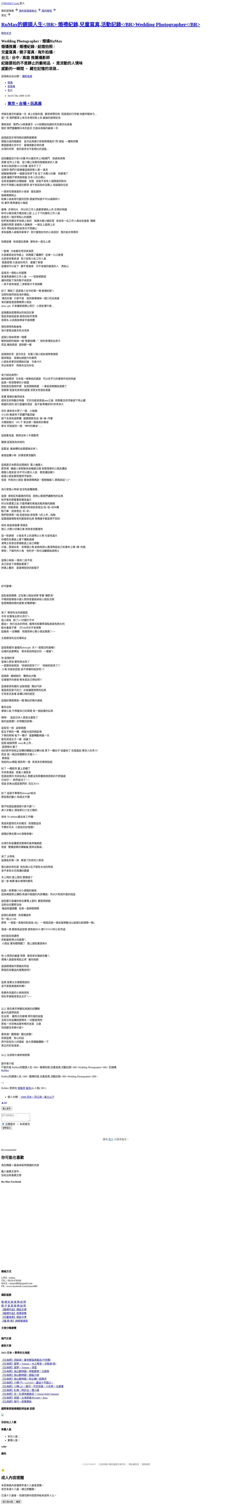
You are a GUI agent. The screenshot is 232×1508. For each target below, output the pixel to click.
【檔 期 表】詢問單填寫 (14, 1321)
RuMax (5, 1070)
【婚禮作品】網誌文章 (14, 1309)
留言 (28, 1088)
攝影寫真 (27, 76)
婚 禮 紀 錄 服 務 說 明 (13, 1302)
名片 (10, 90)
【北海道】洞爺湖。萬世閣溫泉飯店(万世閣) (26, 1360)
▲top (4, 1102)
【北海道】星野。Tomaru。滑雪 (19, 1367)
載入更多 (7, 1108)
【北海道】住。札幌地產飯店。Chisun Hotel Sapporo (30, 1394)
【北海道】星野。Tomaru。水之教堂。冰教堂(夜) (28, 1363)
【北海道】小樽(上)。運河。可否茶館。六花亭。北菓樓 (32, 1386)
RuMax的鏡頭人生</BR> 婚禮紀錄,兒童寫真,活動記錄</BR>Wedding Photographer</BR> (100, 24)
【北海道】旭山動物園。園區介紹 (20, 1375)
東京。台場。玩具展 (25, 103)
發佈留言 (7, 1128)
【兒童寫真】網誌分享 (14, 1317)
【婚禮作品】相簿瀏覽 (14, 1313)
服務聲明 (146, 1464)
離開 (18, 1502)
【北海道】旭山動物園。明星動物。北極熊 (25, 1371)
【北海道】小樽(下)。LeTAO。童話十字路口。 (27, 1382)
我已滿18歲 (8, 1502)
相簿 (10, 82)
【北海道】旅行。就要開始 (16, 1401)
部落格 (11, 86)
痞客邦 (21, 1088)
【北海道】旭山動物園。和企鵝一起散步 (24, 1379)
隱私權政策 (134, 1464)
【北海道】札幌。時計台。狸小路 (20, 1390)
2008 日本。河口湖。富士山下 (37, 1097)
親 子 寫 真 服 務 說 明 (13, 1305)
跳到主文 (6, 33)
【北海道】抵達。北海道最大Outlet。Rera (24, 1397)
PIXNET (92, 1464)
